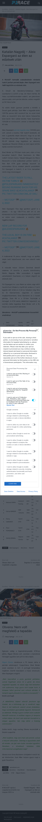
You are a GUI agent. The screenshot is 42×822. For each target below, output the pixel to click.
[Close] (38, 331)
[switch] (33, 374)
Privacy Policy (33, 491)
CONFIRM (13, 484)
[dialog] (21, 411)
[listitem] (21, 369)
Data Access (21, 491)
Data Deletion (8, 491)
